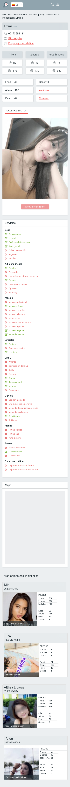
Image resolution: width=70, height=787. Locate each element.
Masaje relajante (16, 330)
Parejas (12, 280)
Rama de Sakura (16, 334)
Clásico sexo (15, 234)
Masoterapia (15, 318)
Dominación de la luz (18, 366)
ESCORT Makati (10, 14)
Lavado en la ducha (18, 284)
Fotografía (14, 272)
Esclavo (12, 374)
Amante (12, 362)
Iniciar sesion (58, 4)
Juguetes (13, 254)
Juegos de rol (15, 382)
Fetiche (12, 258)
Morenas (44, 98)
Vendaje (12, 386)
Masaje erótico (16, 306)
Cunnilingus (14, 416)
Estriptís (12, 344)
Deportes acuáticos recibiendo (23, 469)
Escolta (12, 268)
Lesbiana (13, 352)
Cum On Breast (15, 451)
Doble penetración (17, 250)
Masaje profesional (18, 302)
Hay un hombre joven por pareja (23, 276)
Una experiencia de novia (20, 404)
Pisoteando (14, 390)
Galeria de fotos (17, 110)
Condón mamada (17, 400)
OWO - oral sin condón (19, 242)
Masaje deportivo (17, 326)
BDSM (11, 370)
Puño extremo (15, 438)
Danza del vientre (17, 348)
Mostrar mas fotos (35, 206)
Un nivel (12, 238)
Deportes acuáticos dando (21, 465)
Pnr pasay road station (45, 14)
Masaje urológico (17, 310)
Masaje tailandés (17, 314)
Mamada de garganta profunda (23, 408)
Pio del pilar (26, 14)
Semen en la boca (17, 447)
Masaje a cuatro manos (20, 322)
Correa (12, 378)
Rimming (13, 292)
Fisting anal (14, 434)
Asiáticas (44, 90)
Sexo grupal (14, 246)
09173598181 (16, 33)
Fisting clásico (15, 430)
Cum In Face (14, 455)
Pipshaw (13, 288)
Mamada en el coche (18, 412)
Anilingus (13, 420)
